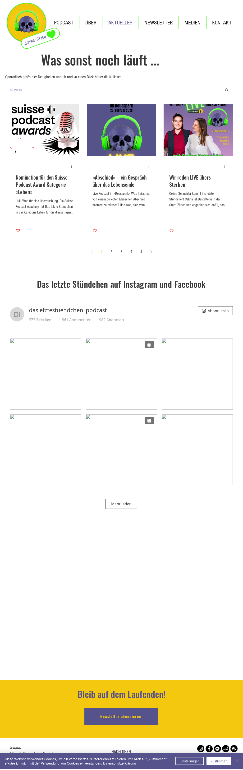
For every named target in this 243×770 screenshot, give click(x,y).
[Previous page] (91, 251)
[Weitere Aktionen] (73, 166)
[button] (227, 90)
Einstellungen (189, 761)
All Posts (16, 90)
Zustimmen (219, 761)
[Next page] (151, 251)
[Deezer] (225, 748)
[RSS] (234, 748)
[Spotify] (217, 748)
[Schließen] (237, 761)
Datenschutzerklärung (119, 763)
